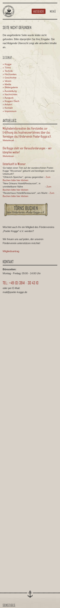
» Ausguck (8, 97)
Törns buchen (26, 209)
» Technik (8, 71)
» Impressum (9, 111)
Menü (53, 11)
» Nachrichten (10, 94)
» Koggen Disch (11, 101)
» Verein (7, 81)
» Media (7, 84)
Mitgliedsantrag (11, 251)
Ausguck (38, 11)
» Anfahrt (7, 104)
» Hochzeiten (9, 74)
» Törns (7, 67)
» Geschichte (9, 77)
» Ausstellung (10, 91)
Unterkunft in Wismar (14, 164)
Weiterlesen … (10, 140)
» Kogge (7, 64)
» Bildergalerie (10, 87)
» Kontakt (8, 107)
